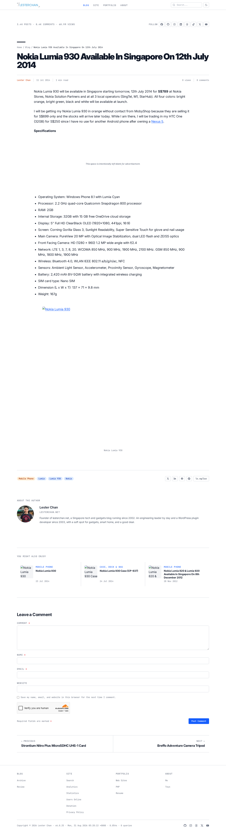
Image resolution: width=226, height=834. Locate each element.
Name (21, 654)
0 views (186, 80)
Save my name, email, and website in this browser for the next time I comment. (68, 697)
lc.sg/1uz (201, 478)
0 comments (203, 80)
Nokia (69, 478)
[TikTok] (193, 24)
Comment (23, 623)
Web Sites (121, 780)
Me (166, 780)
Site (96, 5)
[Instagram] (174, 24)
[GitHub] (168, 24)
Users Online (73, 799)
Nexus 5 (157, 121)
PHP (118, 786)
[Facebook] (162, 24)
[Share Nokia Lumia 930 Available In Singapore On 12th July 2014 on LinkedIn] (175, 478)
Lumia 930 (55, 478)
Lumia (41, 478)
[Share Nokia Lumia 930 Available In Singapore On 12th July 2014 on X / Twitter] (168, 478)
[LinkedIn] (181, 24)
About (124, 5)
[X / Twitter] (200, 24)
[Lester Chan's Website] (28, 4)
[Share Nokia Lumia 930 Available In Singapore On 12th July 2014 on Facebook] (182, 478)
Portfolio (109, 5)
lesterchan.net (50, 512)
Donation (71, 806)
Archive (21, 780)
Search (70, 780)
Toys (167, 786)
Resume (119, 793)
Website (22, 683)
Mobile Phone (26, 478)
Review (20, 786)
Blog (86, 5)
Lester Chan (24, 80)
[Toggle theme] (206, 4)
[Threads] (187, 24)
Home (19, 47)
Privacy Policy (75, 812)
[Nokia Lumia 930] (113, 375)
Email (22, 669)
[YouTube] (206, 24)
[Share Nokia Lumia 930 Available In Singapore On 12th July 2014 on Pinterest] (189, 478)
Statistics (72, 793)
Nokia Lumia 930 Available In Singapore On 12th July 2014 (113, 60)
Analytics (72, 786)
